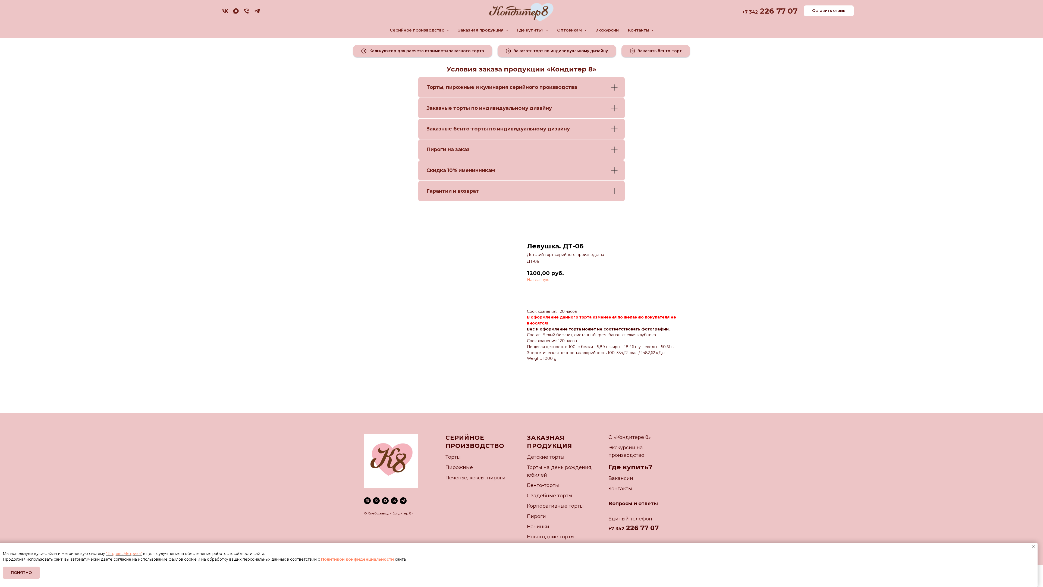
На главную (538, 279)
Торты (434, 87)
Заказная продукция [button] (481, 30)
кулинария (494, 87)
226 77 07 (777, 10)
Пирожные (459, 467)
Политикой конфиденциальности (357, 559)
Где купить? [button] (531, 30)
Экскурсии (607, 30)
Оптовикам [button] (570, 30)
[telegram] (257, 13)
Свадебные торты (549, 496)
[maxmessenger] (236, 13)
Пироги (536, 516)
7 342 (751, 12)
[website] (367, 500)
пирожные (460, 87)
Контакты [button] (639, 30)
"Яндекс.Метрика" (124, 553)
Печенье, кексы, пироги (475, 478)
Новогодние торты (550, 537)
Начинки (538, 527)
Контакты (620, 489)
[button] (422, 51)
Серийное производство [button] (417, 30)
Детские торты (545, 457)
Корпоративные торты (555, 506)
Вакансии (620, 478)
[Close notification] (1033, 546)
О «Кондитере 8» (629, 437)
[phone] (246, 13)
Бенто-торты (543, 485)
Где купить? (630, 467)
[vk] (225, 13)
